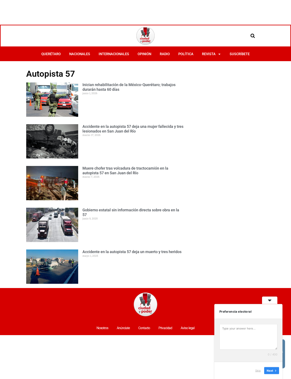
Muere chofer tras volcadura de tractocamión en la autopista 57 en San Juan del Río (125, 170)
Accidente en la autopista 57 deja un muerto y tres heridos (132, 251)
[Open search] (253, 35)
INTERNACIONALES (114, 54)
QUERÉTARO (51, 54)
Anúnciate (123, 328)
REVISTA (209, 54)
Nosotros (102, 328)
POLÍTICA (185, 54)
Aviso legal (187, 328)
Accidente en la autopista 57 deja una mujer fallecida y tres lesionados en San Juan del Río (132, 128)
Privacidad (165, 328)
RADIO (165, 54)
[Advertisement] (145, 11)
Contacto (144, 328)
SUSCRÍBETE (240, 54)
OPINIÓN (144, 54)
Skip (258, 370)
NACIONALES (79, 54)
